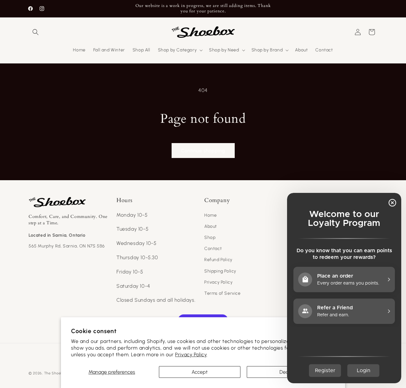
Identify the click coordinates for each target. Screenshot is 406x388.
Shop (209, 237)
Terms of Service (222, 293)
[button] (36, 32)
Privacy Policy (191, 355)
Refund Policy (218, 259)
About (210, 226)
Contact (213, 248)
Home (210, 215)
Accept (200, 372)
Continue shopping (203, 151)
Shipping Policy (220, 271)
